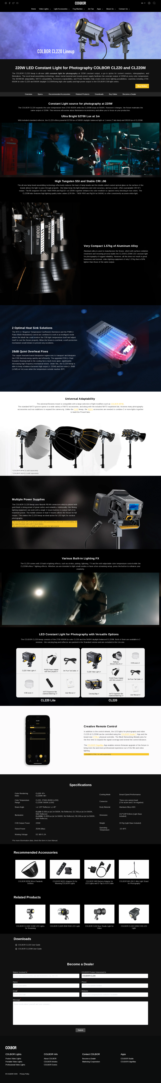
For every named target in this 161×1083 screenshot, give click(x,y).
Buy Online (142, 86)
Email (15, 991)
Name (15, 982)
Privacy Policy (24, 1074)
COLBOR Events (50, 1065)
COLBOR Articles (50, 1062)
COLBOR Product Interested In (94, 972)
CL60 (76, 409)
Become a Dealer (89, 1059)
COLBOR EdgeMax (96, 745)
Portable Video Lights (13, 1062)
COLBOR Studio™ (129, 734)
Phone (84, 982)
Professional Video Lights (15, 1065)
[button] (143, 3)
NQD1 (90, 409)
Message (17, 1000)
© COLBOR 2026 (11, 1074)
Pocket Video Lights (13, 1059)
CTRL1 (96, 737)
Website (85, 991)
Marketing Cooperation (91, 1062)
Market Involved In (20, 972)
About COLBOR (50, 1059)
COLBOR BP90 (117, 404)
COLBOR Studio (127, 1059)
